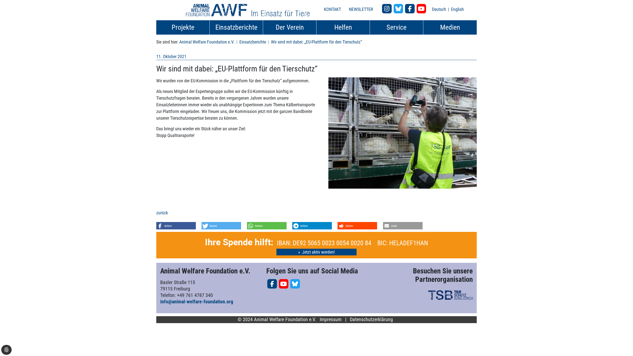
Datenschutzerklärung (371, 319)
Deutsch (439, 9)
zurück (162, 212)
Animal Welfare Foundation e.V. (206, 41)
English (457, 9)
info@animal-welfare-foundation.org (196, 302)
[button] (176, 225)
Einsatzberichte (252, 41)
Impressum (330, 319)
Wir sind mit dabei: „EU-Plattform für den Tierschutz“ (316, 41)
